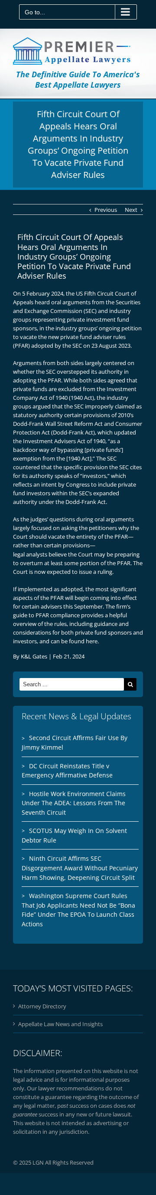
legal (19, 554)
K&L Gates (34, 656)
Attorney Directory (42, 1006)
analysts (36, 554)
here (92, 641)
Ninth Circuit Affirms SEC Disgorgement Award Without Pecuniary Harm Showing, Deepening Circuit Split (80, 867)
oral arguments (71, 302)
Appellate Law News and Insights (60, 1024)
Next (131, 210)
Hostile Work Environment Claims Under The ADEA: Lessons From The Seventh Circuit (74, 803)
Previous (105, 210)
